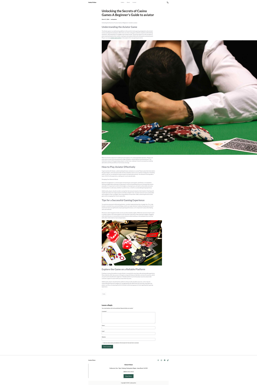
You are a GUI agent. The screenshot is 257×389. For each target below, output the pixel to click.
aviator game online (116, 38)
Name (103, 325)
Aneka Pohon (92, 2)
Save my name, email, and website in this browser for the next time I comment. (121, 342)
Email (103, 331)
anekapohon (114, 19)
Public (103, 294)
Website (104, 337)
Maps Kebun (128, 376)
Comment (104, 311)
